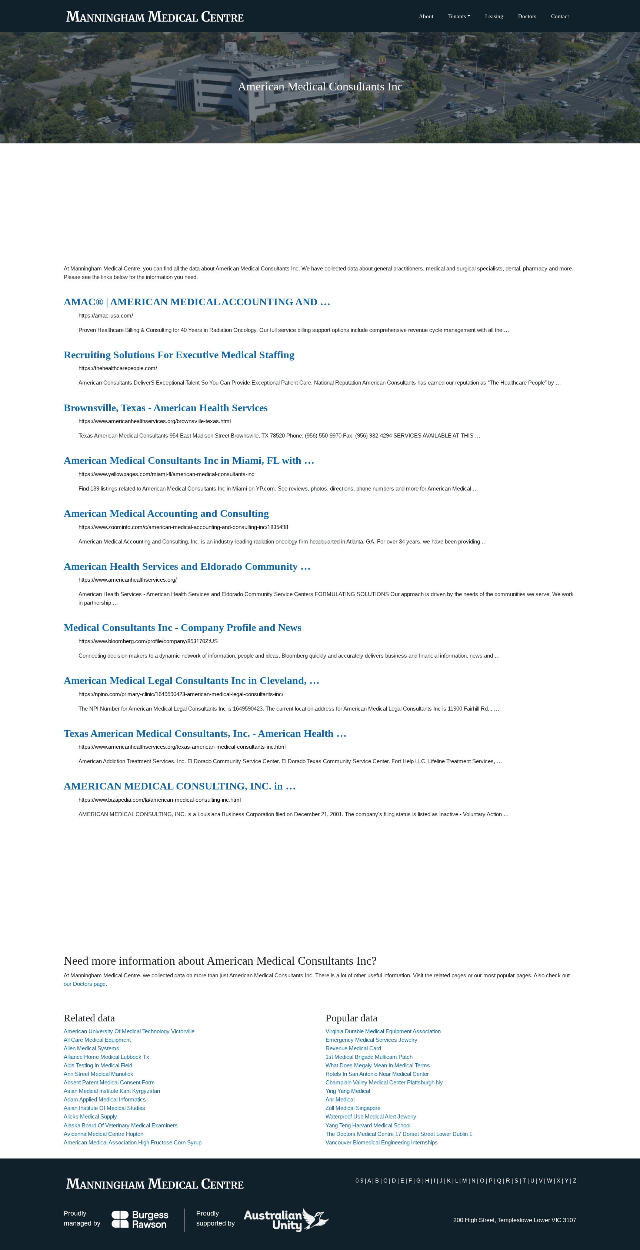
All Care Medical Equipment (97, 1040)
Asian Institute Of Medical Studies (104, 1108)
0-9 (359, 1180)
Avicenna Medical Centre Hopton (103, 1134)
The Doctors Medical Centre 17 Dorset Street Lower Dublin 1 (399, 1134)
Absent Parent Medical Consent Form (109, 1082)
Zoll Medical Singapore (353, 1108)
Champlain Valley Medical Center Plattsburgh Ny (384, 1082)
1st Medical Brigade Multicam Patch (369, 1057)
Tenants (457, 16)
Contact (560, 16)
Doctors (527, 16)
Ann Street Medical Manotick (98, 1074)
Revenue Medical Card (353, 1048)
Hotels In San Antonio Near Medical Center (377, 1074)
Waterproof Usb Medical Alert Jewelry (371, 1116)
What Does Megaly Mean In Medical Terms (378, 1065)
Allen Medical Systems (91, 1048)
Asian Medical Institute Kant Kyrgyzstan (112, 1091)
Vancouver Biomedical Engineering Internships (382, 1142)
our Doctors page (85, 984)
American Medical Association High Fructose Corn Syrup (132, 1142)
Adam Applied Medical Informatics (105, 1099)
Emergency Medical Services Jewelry (371, 1040)
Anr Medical (340, 1099)
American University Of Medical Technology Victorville (129, 1031)
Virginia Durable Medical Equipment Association (383, 1031)
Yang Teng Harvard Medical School (368, 1125)
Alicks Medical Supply (90, 1116)
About (426, 16)
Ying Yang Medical (348, 1091)
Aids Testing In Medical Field (98, 1065)
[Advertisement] (320, 204)
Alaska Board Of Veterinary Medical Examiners (121, 1125)
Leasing (494, 16)
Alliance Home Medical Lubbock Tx (106, 1057)
